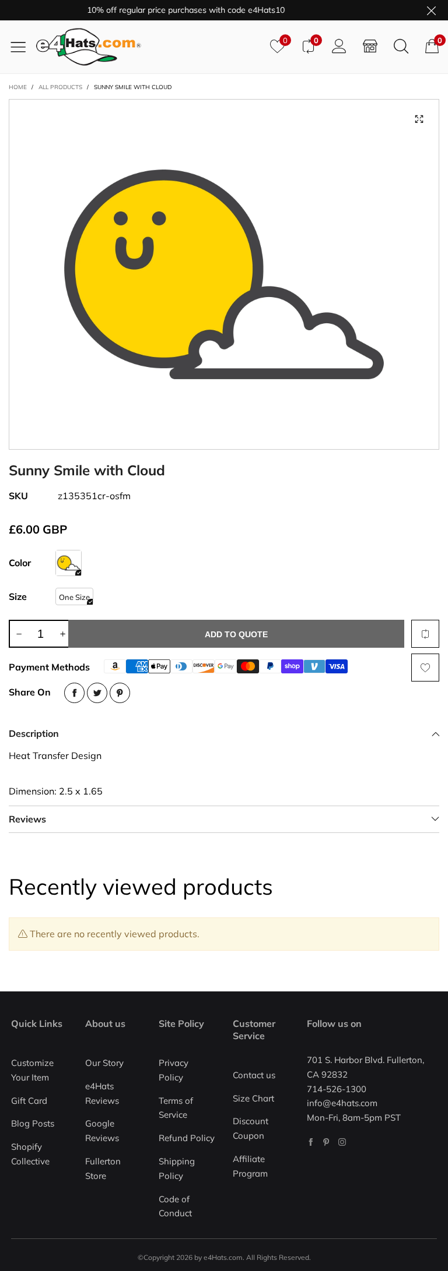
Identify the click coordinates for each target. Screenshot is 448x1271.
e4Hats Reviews (102, 1093)
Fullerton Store (103, 1168)
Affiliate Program (250, 1166)
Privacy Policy (173, 1070)
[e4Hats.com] (148, 47)
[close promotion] (431, 10)
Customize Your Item (32, 1070)
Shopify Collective (30, 1154)
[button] (18, 634)
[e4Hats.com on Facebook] (310, 1142)
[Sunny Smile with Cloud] (224, 274)
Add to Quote (236, 634)
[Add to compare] (425, 634)
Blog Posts (32, 1123)
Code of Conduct (175, 1206)
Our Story (104, 1062)
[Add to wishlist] (425, 668)
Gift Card (29, 1100)
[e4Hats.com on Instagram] (342, 1142)
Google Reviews (102, 1130)
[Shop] (370, 46)
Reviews (27, 819)
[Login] (339, 46)
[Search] (401, 46)
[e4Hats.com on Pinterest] (326, 1142)
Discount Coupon (250, 1128)
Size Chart (253, 1098)
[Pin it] (120, 693)
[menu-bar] (22, 46)
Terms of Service (176, 1108)
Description (34, 733)
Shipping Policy (177, 1168)
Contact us (254, 1075)
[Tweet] (97, 693)
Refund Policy (187, 1137)
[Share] (74, 693)
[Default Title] (68, 563)
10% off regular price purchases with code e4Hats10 (176, 10)
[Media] (418, 119)
